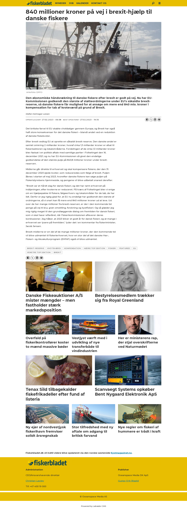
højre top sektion (94, 248)
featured (124, 248)
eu (134, 248)
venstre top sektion (39, 252)
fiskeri (112, 248)
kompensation (72, 248)
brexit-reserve (35, 248)
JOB (71, 3)
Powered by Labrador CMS (93, 506)
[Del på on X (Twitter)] (151, 120)
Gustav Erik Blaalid (128, 481)
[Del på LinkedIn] (155, 120)
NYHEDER (60, 3)
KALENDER (82, 3)
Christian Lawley (35, 481)
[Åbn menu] (159, 3)
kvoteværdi (54, 248)
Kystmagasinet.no (121, 453)
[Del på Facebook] (147, 120)
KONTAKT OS (98, 3)
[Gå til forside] (39, 3)
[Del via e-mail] (159, 120)
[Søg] (153, 3)
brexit (57, 252)
